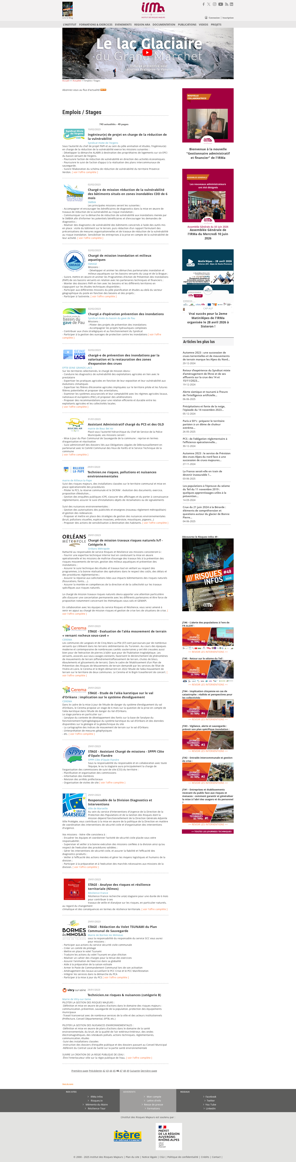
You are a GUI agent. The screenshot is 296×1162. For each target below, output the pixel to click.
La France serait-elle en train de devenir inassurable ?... (202, 473)
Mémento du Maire (96, 1104)
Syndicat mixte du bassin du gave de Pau (111, 318)
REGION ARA (142, 24)
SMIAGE (92, 263)
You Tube (210, 1104)
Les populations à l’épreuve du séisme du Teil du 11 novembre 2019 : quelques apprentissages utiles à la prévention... (206, 491)
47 (121, 1070)
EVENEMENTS (123, 24)
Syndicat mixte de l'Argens (103, 142)
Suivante (135, 1070)
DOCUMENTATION (164, 24)
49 (128, 1070)
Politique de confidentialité (182, 1157)
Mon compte (153, 1096)
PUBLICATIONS (187, 24)
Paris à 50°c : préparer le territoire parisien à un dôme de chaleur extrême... (204, 424)
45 (114, 1070)
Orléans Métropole (99, 548)
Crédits (205, 1157)
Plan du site (132, 1157)
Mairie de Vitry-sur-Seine (76, 999)
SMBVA (92, 202)
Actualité (77, 80)
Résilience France (98, 893)
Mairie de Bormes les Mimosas (105, 935)
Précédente (95, 1070)
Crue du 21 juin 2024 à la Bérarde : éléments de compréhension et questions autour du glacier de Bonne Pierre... (206, 512)
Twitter (211, 1100)
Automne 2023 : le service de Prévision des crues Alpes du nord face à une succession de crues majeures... (207, 457)
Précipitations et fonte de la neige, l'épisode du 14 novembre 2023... (204, 408)
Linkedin (211, 1108)
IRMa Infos (96, 1096)
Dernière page (149, 1070)
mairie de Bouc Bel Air (100, 428)
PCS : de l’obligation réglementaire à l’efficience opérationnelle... (205, 440)
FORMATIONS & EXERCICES (95, 24)
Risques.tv (96, 1100)
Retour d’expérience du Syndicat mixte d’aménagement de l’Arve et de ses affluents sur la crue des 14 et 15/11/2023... (206, 375)
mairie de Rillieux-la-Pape (77, 480)
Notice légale (149, 1157)
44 (110, 1070)
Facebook (211, 1096)
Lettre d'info (153, 1100)
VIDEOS (203, 24)
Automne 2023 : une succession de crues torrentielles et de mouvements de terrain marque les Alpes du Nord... (206, 356)
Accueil (65, 80)
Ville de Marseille (98, 808)
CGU (162, 1157)
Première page (79, 1070)
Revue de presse (153, 1104)
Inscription (228, 17)
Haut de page (67, 1084)
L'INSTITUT (69, 24)
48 (124, 1070)
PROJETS (216, 24)
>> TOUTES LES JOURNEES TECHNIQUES (212, 831)
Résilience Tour (96, 1108)
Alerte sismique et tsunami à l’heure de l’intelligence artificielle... (205, 393)
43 (107, 1070)
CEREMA (67, 639)
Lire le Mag (67, 17)
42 (104, 1070)
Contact (216, 1157)
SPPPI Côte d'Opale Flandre (103, 759)
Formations (153, 1108)
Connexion (214, 17)
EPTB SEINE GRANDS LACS (77, 367)
